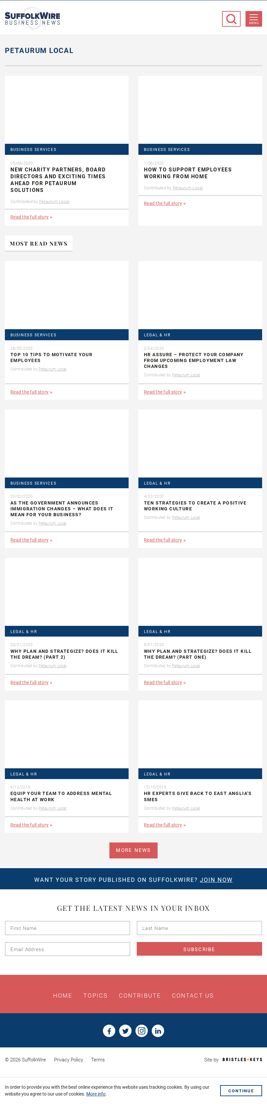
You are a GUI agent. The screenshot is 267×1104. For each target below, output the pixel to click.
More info (95, 1094)
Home (62, 995)
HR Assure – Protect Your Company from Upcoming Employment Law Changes (194, 360)
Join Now (216, 879)
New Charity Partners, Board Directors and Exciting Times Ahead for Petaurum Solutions (58, 180)
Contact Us (193, 995)
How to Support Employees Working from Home (188, 173)
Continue (241, 1090)
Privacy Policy (68, 1060)
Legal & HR (157, 335)
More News (133, 850)
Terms (98, 1060)
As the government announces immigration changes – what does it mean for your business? (62, 508)
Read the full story (29, 217)
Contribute (140, 995)
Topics (95, 995)
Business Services (33, 150)
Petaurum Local (54, 201)
